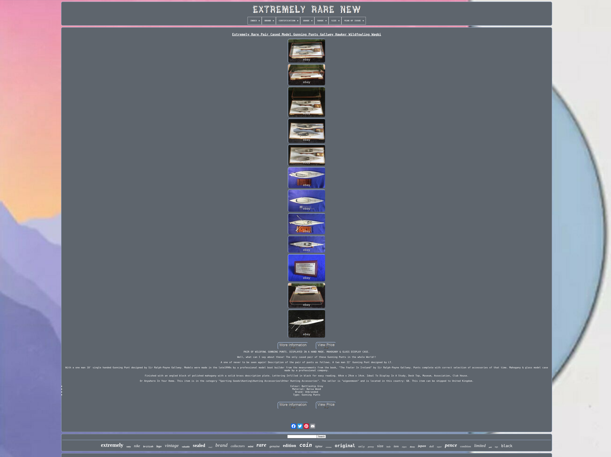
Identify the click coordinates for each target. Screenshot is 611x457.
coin (305, 445)
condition (465, 446)
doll (431, 446)
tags (496, 447)
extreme (329, 447)
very (128, 446)
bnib (388, 447)
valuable (186, 447)
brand (221, 445)
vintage (172, 445)
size (380, 446)
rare (261, 445)
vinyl (210, 447)
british (148, 446)
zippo (404, 447)
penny (371, 446)
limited (480, 445)
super (439, 447)
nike (137, 446)
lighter (319, 446)
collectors (238, 446)
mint (250, 446)
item (396, 446)
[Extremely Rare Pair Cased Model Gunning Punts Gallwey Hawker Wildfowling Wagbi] (306, 51)
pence (451, 445)
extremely (112, 445)
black (506, 446)
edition (289, 445)
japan (422, 445)
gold (490, 447)
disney (412, 447)
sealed (199, 445)
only (361, 446)
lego (159, 446)
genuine (275, 446)
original (345, 445)
